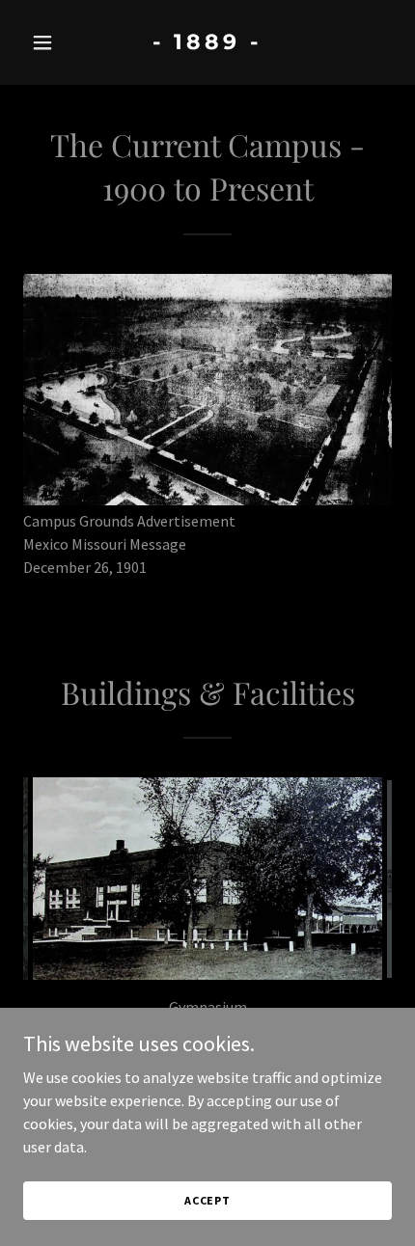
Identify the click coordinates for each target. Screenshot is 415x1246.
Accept (207, 1200)
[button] (50, 42)
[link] (207, 43)
